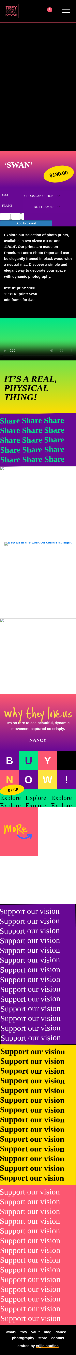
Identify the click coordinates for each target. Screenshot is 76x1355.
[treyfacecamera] (38, 656)
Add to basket (26, 223)
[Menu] (66, 11)
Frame (7, 205)
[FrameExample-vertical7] (38, 580)
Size (5, 194)
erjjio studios (47, 1346)
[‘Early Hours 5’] (19, 880)
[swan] (38, 504)
